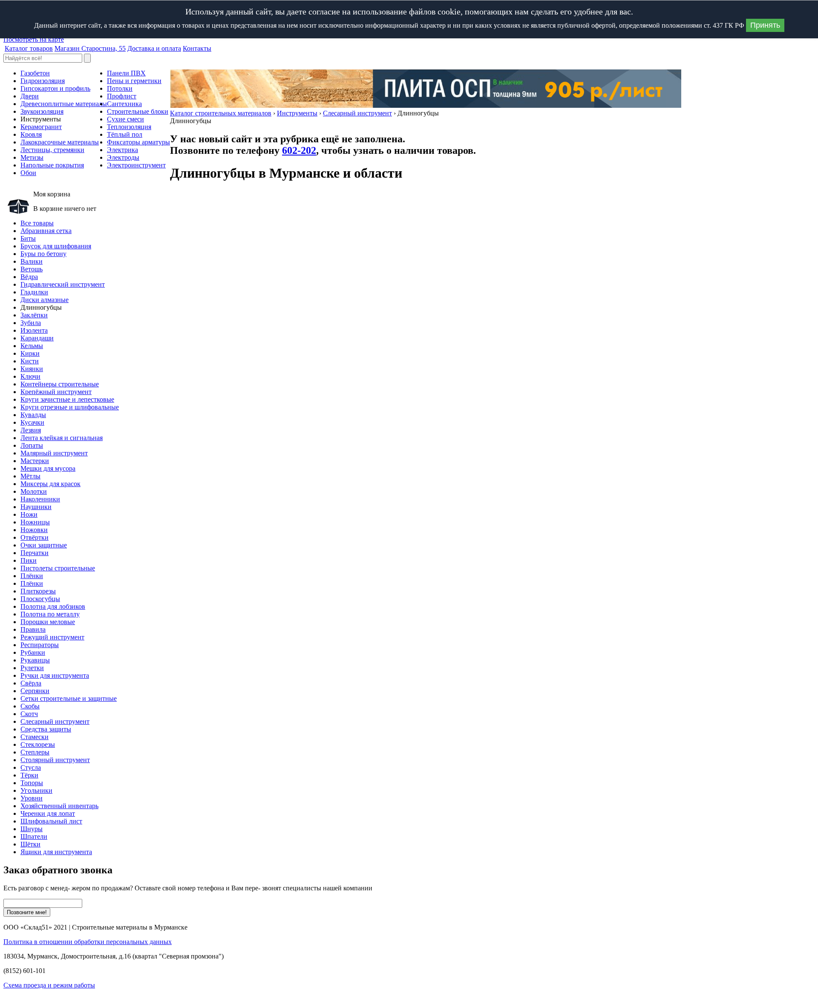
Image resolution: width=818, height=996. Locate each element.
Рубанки (32, 652)
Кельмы (31, 345)
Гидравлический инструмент (62, 284)
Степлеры (34, 752)
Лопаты (31, 445)
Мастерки (34, 460)
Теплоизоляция (129, 126)
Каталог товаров (29, 48)
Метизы (31, 157)
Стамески (34, 736)
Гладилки (34, 292)
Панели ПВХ (126, 73)
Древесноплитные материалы (63, 103)
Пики (28, 560)
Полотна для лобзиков (52, 606)
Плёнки (31, 575)
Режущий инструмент (52, 637)
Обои (28, 172)
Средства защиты (45, 729)
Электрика (122, 149)
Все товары (37, 223)
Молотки (33, 491)
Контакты (197, 48)
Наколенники (40, 499)
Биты (28, 238)
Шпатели (33, 836)
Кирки (30, 353)
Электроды (123, 157)
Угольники (36, 790)
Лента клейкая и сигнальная (61, 437)
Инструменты (297, 113)
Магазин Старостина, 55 (90, 48)
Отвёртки (34, 537)
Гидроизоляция (42, 80)
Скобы (30, 706)
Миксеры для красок (50, 483)
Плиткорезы (38, 591)
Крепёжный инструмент (56, 391)
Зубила (30, 322)
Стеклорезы (37, 744)
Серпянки (34, 690)
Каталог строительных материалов (220, 113)
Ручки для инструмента (54, 675)
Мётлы (30, 476)
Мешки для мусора (47, 468)
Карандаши (37, 338)
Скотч (29, 713)
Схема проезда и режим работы (49, 985)
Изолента (34, 330)
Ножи (28, 514)
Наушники (36, 506)
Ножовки (34, 529)
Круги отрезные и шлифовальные (69, 407)
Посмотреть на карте (33, 39)
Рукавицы (35, 660)
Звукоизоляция (41, 111)
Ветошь (31, 269)
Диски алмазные (44, 299)
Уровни (31, 798)
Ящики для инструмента (56, 851)
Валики (31, 261)
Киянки (31, 368)
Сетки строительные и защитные (68, 698)
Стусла (30, 767)
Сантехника (124, 103)
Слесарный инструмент (357, 113)
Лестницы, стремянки (52, 149)
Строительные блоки (137, 111)
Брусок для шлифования (55, 246)
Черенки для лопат (47, 813)
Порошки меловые (47, 621)
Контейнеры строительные (59, 384)
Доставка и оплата (154, 48)
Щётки (30, 844)
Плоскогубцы (40, 598)
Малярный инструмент (54, 453)
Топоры (31, 782)
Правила (33, 629)
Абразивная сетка (46, 230)
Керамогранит (41, 126)
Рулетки (32, 667)
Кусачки (32, 422)
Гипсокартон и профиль (55, 88)
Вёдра (29, 276)
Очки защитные (43, 545)
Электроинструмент (136, 165)
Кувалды (33, 414)
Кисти (29, 361)
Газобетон (35, 73)
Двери (29, 96)
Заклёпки (34, 315)
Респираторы (39, 644)
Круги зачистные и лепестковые (67, 399)
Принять (765, 25)
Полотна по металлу (50, 614)
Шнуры (31, 828)
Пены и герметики (134, 80)
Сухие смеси (125, 119)
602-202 (299, 150)
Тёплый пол (124, 134)
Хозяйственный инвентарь (59, 805)
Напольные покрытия (52, 165)
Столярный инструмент (55, 759)
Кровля (31, 134)
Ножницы (35, 522)
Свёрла (30, 683)
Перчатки (34, 552)
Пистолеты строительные (57, 568)
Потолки (119, 88)
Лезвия (30, 430)
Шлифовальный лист (51, 821)
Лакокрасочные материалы (59, 142)
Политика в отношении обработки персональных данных (87, 941)
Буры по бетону (43, 253)
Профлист (121, 96)
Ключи (30, 376)
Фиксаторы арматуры (138, 142)
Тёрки (29, 775)
